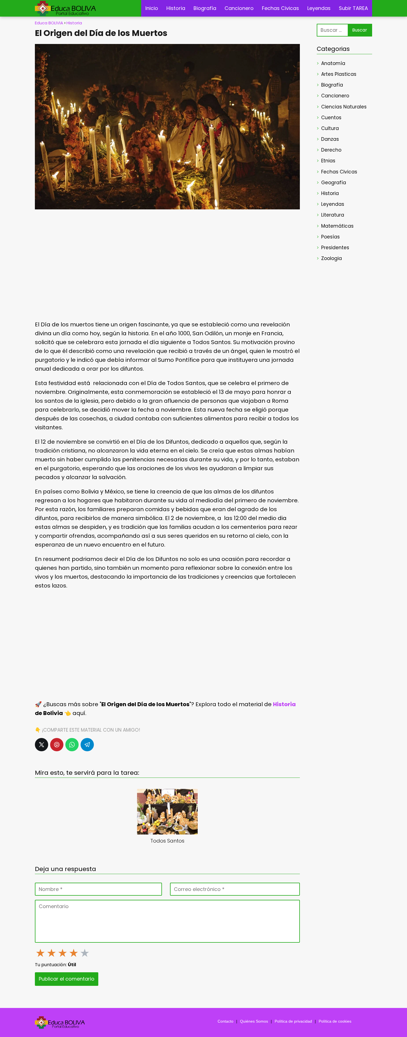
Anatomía (333, 63)
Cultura (330, 128)
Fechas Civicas (280, 8)
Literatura (332, 215)
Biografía (205, 8)
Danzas (330, 139)
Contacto (225, 1021)
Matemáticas (337, 226)
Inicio (151, 8)
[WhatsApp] (72, 744)
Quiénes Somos (254, 1021)
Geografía (333, 182)
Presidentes (335, 247)
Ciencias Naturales (344, 106)
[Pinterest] (56, 744)
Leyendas (319, 8)
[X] (41, 744)
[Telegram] (87, 744)
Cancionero (239, 8)
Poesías (330, 236)
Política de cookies (335, 1021)
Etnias (328, 160)
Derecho (331, 150)
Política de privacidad (293, 1021)
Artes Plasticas (338, 74)
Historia (175, 8)
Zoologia (331, 258)
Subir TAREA (353, 8)
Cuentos (331, 117)
